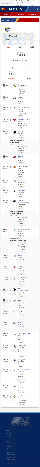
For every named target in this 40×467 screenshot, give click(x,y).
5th (13, 67)
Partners (9, 446)
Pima (21, 181)
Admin (8, 438)
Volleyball (32, 14)
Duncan (20, 157)
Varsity (8, 47)
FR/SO (32, 47)
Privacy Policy (10, 457)
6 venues (24, 146)
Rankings (9, 433)
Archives (9, 444)
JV (20, 47)
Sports (6, 14)
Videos (8, 431)
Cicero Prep (22, 346)
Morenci (20, 267)
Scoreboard (10, 452)
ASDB (20, 98)
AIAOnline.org (10, 459)
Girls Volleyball (6, 3)
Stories (8, 441)
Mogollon (21, 132)
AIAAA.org (9, 448)
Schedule (11, 79)
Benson (20, 387)
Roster (29, 79)
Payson (21, 312)
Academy (9, 435)
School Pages (10, 455)
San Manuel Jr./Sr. (24, 120)
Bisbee (20, 256)
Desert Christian (23, 230)
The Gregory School (24, 334)
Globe (20, 301)
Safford (20, 323)
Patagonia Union (23, 167)
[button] (39, 3)
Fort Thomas (22, 397)
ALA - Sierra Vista (23, 278)
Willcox (23, 201)
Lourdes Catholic (23, 108)
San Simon (21, 191)
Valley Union (22, 361)
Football (21, 14)
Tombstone (22, 86)
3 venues (24, 217)
